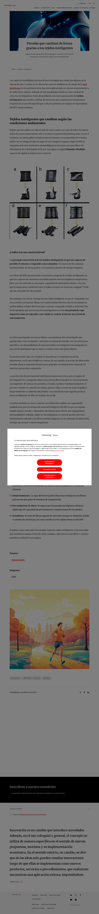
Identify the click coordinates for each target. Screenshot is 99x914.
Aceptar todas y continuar (49, 476)
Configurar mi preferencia (49, 462)
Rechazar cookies (49, 469)
